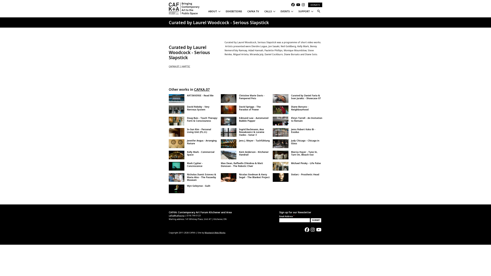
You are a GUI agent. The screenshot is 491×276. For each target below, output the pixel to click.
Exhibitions (234, 11)
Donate (315, 4)
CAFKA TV (253, 11)
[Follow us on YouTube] (298, 5)
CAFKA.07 (202, 89)
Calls (268, 11)
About (212, 11)
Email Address (286, 216)
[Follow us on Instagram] (303, 5)
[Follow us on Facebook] (293, 5)
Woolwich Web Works (215, 232)
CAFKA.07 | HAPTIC (179, 66)
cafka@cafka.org (176, 215)
